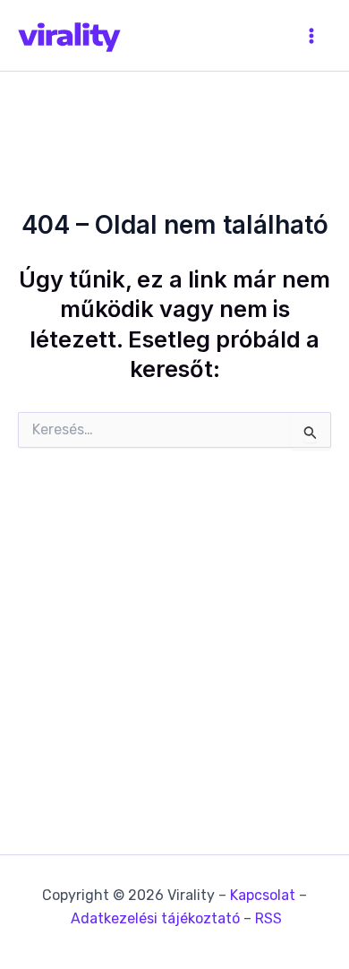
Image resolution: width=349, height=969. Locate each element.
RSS (268, 918)
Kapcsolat (262, 895)
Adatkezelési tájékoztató (155, 918)
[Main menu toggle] (311, 36)
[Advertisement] (174, 610)
